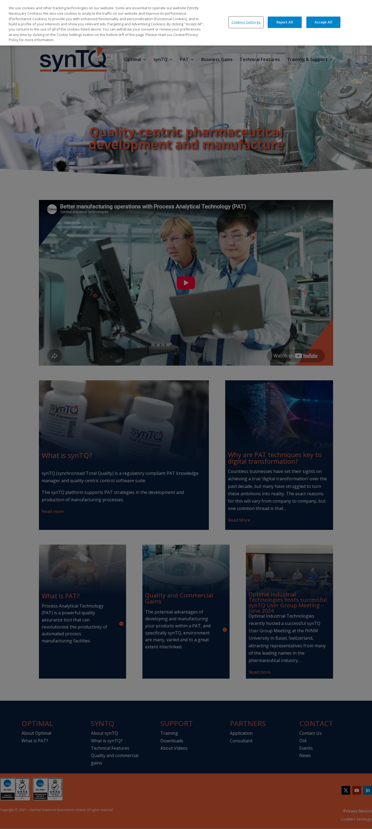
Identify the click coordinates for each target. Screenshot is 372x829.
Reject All (284, 22)
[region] (186, 22)
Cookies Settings (246, 22)
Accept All (323, 22)
